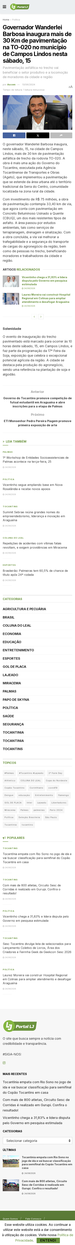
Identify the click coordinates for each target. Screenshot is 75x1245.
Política (16, 19)
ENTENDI (48, 1240)
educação (24, 795)
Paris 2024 (56, 810)
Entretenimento (18, 650)
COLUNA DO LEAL (13, 538)
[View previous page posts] (34, 316)
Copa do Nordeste (56, 780)
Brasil (8, 617)
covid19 (53, 788)
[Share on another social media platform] (61, 135)
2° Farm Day (55, 773)
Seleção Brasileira (29, 817)
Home (6, 19)
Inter (29, 802)
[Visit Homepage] (20, 7)
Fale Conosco (33, 1218)
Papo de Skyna (16, 700)
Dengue (9, 795)
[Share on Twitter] (37, 135)
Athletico (10, 780)
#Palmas (9, 773)
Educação (12, 642)
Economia (12, 634)
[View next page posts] (41, 316)
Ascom (11, 84)
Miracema (12, 683)
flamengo (63, 795)
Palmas (8, 452)
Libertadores (59, 802)
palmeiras (39, 810)
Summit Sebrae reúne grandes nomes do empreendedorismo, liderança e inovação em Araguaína (34, 516)
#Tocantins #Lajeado (31, 773)
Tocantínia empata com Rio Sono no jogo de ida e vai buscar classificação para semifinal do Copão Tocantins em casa (37, 858)
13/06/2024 (28, 84)
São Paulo (51, 817)
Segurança (13, 724)
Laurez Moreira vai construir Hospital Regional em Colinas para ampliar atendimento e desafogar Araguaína (46, 298)
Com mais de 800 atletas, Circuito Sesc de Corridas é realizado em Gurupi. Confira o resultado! (32, 889)
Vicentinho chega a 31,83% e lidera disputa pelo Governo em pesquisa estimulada (44, 281)
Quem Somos (10, 1218)
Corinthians (36, 788)
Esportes (9, 565)
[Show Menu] (4, 7)
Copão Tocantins (15, 788)
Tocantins (10, 506)
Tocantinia (13, 732)
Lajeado (10, 675)
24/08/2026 (29, 288)
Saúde (8, 716)
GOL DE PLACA (14, 667)
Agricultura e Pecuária (24, 609)
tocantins (27, 824)
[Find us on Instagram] (4, 1063)
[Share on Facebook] (14, 135)
